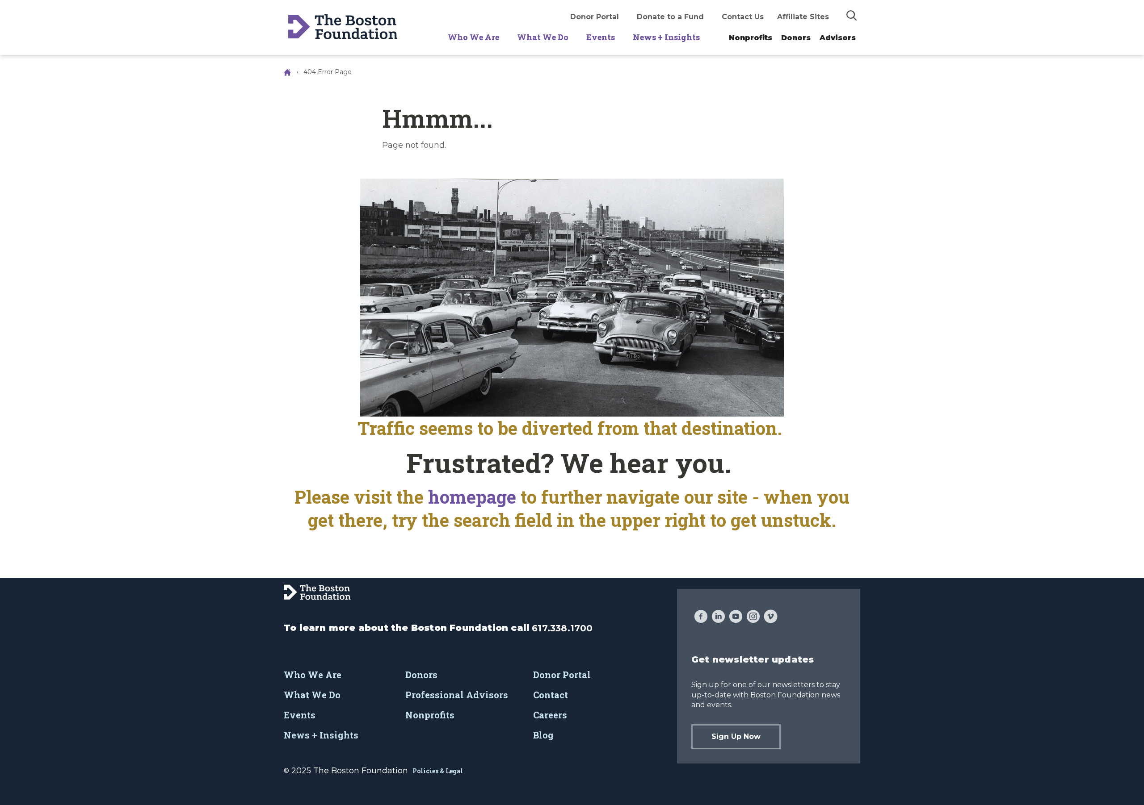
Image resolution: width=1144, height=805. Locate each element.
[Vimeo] (770, 617)
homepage (474, 497)
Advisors (838, 37)
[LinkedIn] (718, 617)
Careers (550, 715)
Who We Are (473, 37)
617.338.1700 (562, 628)
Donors (796, 37)
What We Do (542, 37)
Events (600, 37)
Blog (543, 735)
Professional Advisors (456, 695)
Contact (550, 695)
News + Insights (666, 37)
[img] (851, 15)
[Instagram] (753, 617)
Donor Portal (594, 17)
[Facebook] (701, 617)
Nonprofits (750, 37)
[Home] (288, 72)
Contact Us (743, 17)
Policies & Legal (437, 771)
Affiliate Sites (803, 17)
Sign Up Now (736, 736)
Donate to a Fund (670, 17)
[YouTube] (736, 617)
